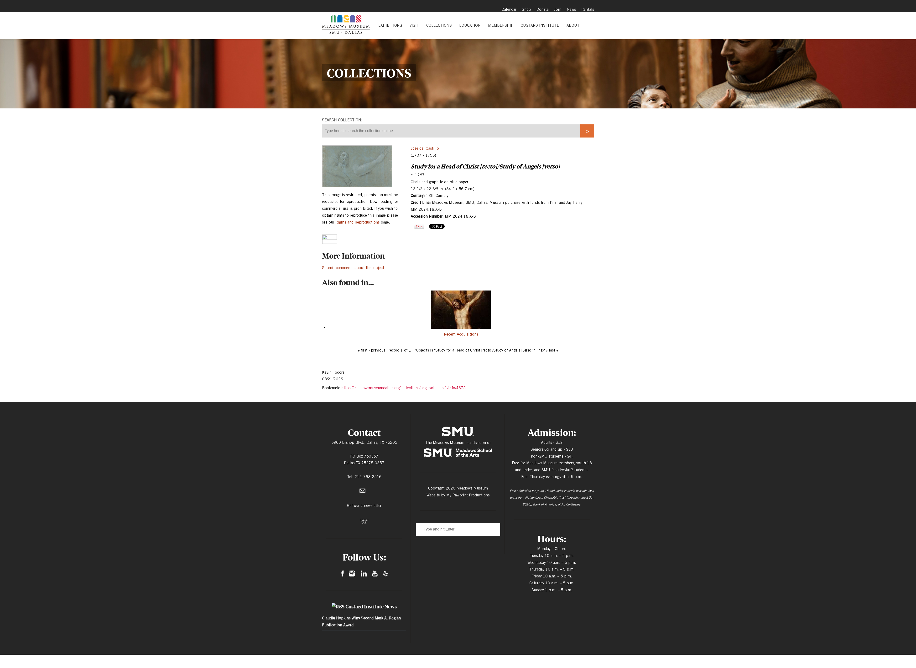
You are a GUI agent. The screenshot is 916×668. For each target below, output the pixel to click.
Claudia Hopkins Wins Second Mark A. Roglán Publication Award (361, 621)
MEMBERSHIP (500, 25)
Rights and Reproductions (357, 222)
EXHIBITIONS (390, 25)
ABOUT (573, 25)
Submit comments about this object (353, 267)
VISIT (414, 25)
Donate (542, 9)
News (571, 9)
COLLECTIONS (439, 25)
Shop (526, 9)
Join (557, 9)
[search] (587, 131)
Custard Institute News (371, 606)
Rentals (587, 9)
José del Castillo (425, 148)
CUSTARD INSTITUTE (540, 25)
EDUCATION (470, 25)
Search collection (341, 120)
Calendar (509, 9)
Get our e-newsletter (364, 505)
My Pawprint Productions (467, 495)
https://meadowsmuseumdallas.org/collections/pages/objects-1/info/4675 (403, 388)
